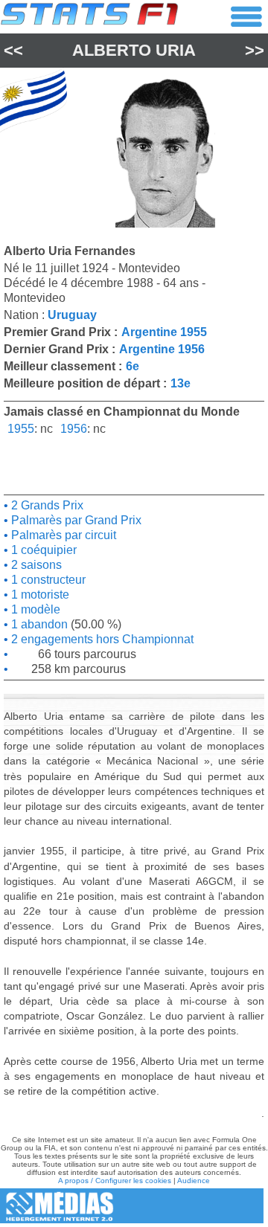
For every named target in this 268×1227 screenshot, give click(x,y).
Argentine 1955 (164, 332)
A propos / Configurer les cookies (114, 1180)
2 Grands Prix (45, 505)
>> (254, 50)
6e (132, 366)
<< (13, 50)
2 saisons (35, 564)
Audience (193, 1180)
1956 (73, 428)
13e (180, 383)
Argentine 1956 (162, 349)
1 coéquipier (42, 550)
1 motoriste (38, 594)
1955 (20, 428)
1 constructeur (47, 579)
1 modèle (34, 609)
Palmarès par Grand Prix (74, 520)
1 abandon (38, 624)
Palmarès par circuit (62, 535)
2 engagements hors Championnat (101, 639)
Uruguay (72, 315)
